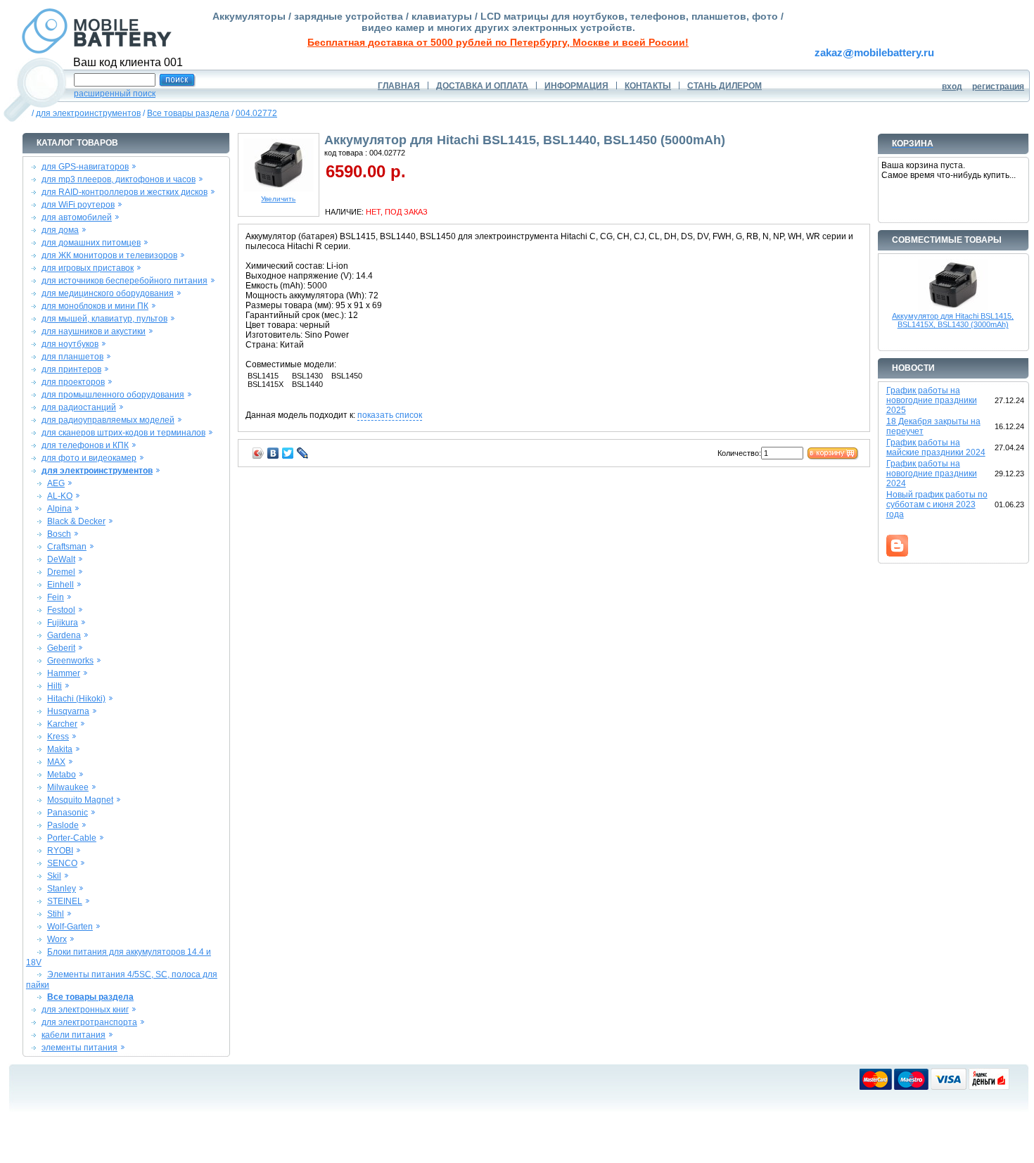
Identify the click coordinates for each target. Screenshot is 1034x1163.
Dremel (61, 572)
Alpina (59, 509)
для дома (60, 230)
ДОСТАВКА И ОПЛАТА (482, 86)
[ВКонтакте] (273, 453)
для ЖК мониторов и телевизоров (109, 255)
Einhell (60, 585)
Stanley (61, 889)
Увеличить (278, 199)
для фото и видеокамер (89, 458)
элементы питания (79, 1048)
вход (952, 86)
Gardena (64, 635)
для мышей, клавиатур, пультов (104, 319)
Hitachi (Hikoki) (76, 699)
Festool (61, 610)
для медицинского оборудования (108, 293)
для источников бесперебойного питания (125, 281)
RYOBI (60, 851)
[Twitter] (288, 453)
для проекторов (73, 382)
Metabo (61, 775)
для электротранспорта (89, 1022)
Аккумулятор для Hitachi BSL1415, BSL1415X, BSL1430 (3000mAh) (953, 320)
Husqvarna (68, 711)
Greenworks (70, 661)
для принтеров (71, 369)
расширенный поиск (114, 93)
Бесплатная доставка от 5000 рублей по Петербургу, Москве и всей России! (498, 42)
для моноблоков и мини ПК (95, 306)
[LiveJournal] (302, 453)
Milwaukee (68, 787)
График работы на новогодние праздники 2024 (931, 473)
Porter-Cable (71, 838)
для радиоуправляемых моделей (108, 420)
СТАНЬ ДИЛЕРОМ (724, 86)
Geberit (61, 648)
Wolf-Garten (70, 927)
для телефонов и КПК (85, 445)
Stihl (55, 914)
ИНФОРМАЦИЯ (576, 86)
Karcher (62, 724)
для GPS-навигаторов (85, 167)
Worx (57, 939)
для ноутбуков (70, 344)
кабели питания (74, 1035)
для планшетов (72, 357)
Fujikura (62, 623)
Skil (54, 876)
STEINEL (64, 901)
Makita (59, 749)
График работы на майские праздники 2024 (935, 447)
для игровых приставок (88, 268)
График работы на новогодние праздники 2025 (931, 400)
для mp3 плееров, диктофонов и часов (119, 179)
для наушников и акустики (94, 331)
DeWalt (61, 559)
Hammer (63, 673)
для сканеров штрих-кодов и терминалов (123, 433)
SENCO (62, 863)
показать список (389, 415)
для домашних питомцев (91, 243)
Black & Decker (76, 521)
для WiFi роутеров (78, 205)
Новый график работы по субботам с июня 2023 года (937, 504)
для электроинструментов (88, 113)
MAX (56, 762)
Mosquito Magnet (80, 800)
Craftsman (67, 547)
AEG (56, 483)
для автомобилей (77, 217)
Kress (58, 737)
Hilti (54, 686)
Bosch (59, 534)
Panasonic (67, 813)
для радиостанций (79, 407)
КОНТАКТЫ (648, 86)
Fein (55, 597)
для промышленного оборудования (113, 395)
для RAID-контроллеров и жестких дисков (125, 192)
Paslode (63, 825)
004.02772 (256, 113)
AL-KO (59, 496)
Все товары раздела (188, 113)
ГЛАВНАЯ (399, 86)
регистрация (998, 86)
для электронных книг (85, 1010)
